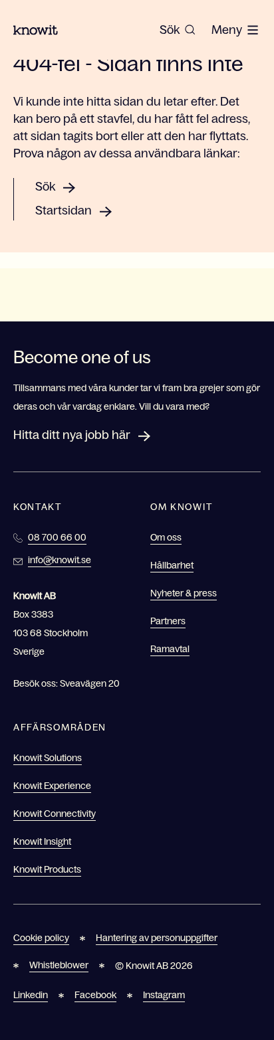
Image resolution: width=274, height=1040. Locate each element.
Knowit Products (47, 869)
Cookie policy (41, 937)
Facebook (95, 995)
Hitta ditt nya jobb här (71, 435)
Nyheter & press (183, 593)
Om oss (166, 537)
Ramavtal (170, 649)
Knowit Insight (42, 841)
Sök (45, 186)
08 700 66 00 (57, 537)
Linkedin (30, 995)
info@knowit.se (59, 560)
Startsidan (63, 210)
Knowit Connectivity (54, 813)
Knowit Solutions (47, 757)
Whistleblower (58, 965)
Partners (168, 621)
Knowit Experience (52, 785)
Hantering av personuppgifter (156, 937)
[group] (177, 29)
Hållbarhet (172, 565)
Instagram (164, 995)
